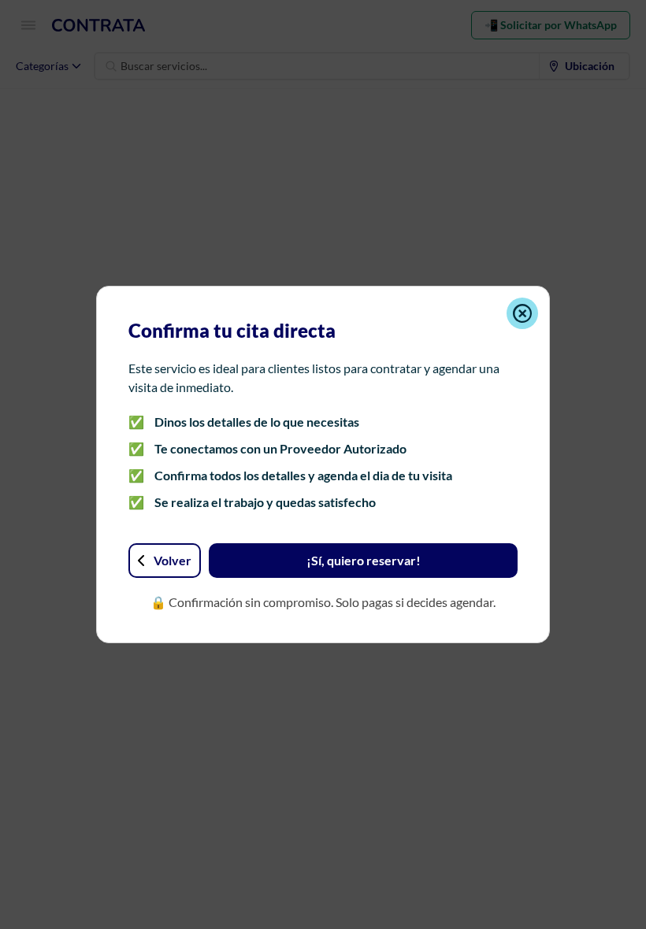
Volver (172, 560)
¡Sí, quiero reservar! (363, 560)
